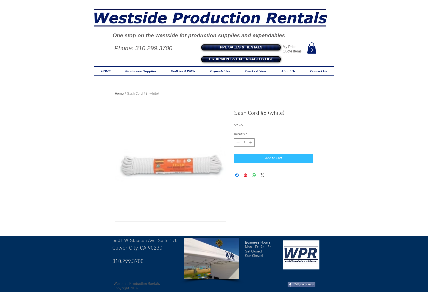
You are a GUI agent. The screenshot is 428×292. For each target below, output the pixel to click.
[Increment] (251, 142)
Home (119, 94)
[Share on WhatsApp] (254, 175)
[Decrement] (237, 142)
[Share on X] (262, 175)
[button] (311, 48)
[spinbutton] (244, 142)
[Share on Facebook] (237, 175)
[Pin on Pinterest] (245, 175)
